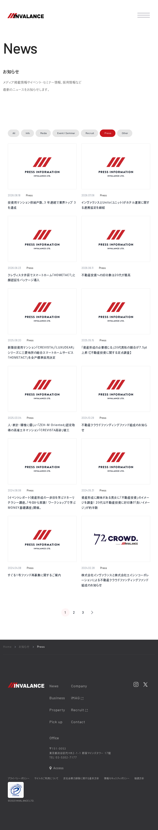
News (54, 686)
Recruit (90, 133)
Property (57, 710)
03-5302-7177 (66, 757)
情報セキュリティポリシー (117, 778)
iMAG (76, 698)
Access (58, 768)
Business (57, 698)
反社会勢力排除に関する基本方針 (81, 778)
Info (28, 133)
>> (92, 612)
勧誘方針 (139, 778)
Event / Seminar (66, 133)
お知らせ (24, 646)
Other (125, 133)
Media (43, 133)
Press (108, 133)
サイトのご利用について (46, 778)
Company (79, 686)
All (14, 133)
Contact (78, 721)
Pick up (55, 721)
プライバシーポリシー (18, 778)
